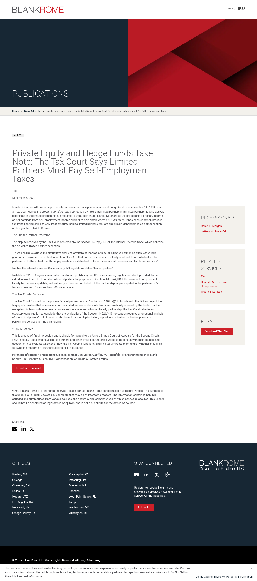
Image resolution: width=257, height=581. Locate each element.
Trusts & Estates (88, 359)
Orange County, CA (24, 513)
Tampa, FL (75, 502)
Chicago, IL (19, 480)
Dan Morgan (85, 355)
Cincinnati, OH (21, 485)
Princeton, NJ (77, 485)
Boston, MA (19, 474)
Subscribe (144, 507)
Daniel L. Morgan (211, 226)
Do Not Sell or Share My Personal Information (224, 576)
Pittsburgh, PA (78, 480)
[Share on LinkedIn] (23, 428)
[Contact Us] (136, 475)
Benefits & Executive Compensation (50, 359)
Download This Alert (216, 331)
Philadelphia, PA (78, 474)
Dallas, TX (18, 491)
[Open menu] (236, 8)
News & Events (32, 111)
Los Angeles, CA (22, 502)
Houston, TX (20, 496)
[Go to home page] (38, 9)
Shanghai (74, 491)
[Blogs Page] (167, 474)
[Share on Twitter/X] (31, 428)
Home (15, 111)
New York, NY (20, 507)
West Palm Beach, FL (82, 496)
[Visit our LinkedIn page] (146, 475)
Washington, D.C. (79, 507)
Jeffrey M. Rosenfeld (107, 355)
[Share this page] (14, 428)
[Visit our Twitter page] (157, 475)
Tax (24, 359)
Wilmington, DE (78, 513)
